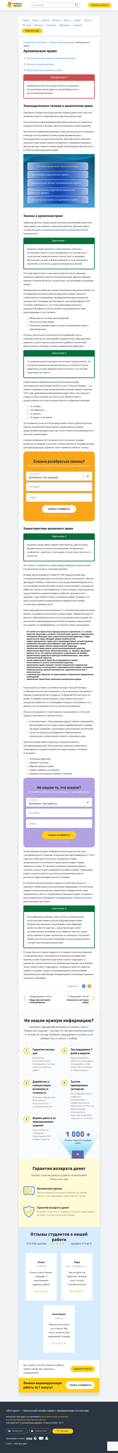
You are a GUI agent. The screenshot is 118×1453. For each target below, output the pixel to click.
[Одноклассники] (89, 986)
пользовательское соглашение (54, 1417)
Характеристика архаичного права (44, 70)
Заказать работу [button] (99, 5)
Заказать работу (83, 1369)
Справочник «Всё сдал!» (35, 42)
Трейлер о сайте (41, 1431)
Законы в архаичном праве (40, 64)
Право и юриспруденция (62, 42)
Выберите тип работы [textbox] (43, 803)
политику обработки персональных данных (27, 1420)
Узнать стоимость (59, 509)
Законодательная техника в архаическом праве (50, 58)
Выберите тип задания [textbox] (43, 477)
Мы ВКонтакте (17, 1431)
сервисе (83, 1026)
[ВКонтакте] (83, 986)
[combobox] (59, 476)
